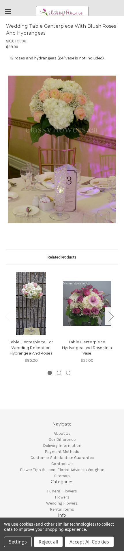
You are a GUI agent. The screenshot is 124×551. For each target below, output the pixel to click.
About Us (62, 433)
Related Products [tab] (62, 257)
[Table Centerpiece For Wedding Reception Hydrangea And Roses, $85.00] (31, 303)
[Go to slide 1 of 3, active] (50, 373)
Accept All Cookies (89, 542)
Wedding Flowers (62, 503)
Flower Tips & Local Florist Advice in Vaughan (62, 469)
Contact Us (62, 463)
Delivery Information (62, 445)
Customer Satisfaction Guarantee (62, 457)
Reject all (48, 542)
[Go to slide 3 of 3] (68, 373)
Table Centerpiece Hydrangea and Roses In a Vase (87, 347)
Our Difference (62, 439)
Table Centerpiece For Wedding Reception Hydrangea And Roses (31, 347)
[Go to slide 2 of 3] (59, 373)
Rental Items (62, 509)
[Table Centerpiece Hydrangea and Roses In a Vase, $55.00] (87, 303)
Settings (18, 542)
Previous (7, 316)
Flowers (62, 497)
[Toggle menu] (8, 11)
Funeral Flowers (62, 491)
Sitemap (62, 475)
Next (111, 316)
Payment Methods (62, 451)
